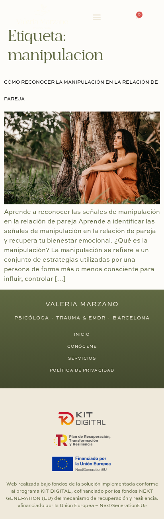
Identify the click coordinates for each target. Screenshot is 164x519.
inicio (82, 335)
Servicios (82, 358)
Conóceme (82, 347)
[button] (96, 16)
